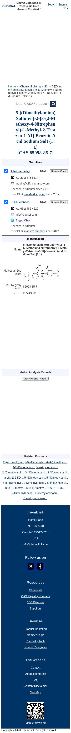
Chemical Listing (30, 86)
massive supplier (34, 231)
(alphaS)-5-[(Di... (13, 477)
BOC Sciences (20, 202)
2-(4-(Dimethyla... (35, 462)
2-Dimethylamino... (35, 482)
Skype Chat (23, 220)
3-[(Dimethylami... (58, 472)
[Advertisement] (35, 46)
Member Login (35, 635)
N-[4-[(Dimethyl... (57, 482)
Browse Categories (35, 647)
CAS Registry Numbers (35, 596)
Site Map (35, 692)
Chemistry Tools (35, 641)
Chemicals (35, 590)
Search (51, 4)
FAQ (35, 680)
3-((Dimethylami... (36, 472)
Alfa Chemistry (20, 171)
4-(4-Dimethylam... (24, 467)
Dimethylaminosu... (47, 493)
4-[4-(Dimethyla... (56, 462)
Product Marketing (35, 629)
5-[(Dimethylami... (35, 477)
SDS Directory (35, 602)
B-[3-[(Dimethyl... (15, 487)
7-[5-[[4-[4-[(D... (56, 487)
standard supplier (34, 194)
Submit (62, 4)
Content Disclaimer (35, 686)
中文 (66, 7)
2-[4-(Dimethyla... (13, 462)
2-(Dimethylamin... (13, 472)
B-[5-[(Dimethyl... (13, 482)
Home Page (35, 519)
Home (12, 86)
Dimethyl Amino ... (47, 467)
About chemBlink (35, 673)
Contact (35, 667)
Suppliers (35, 608)
